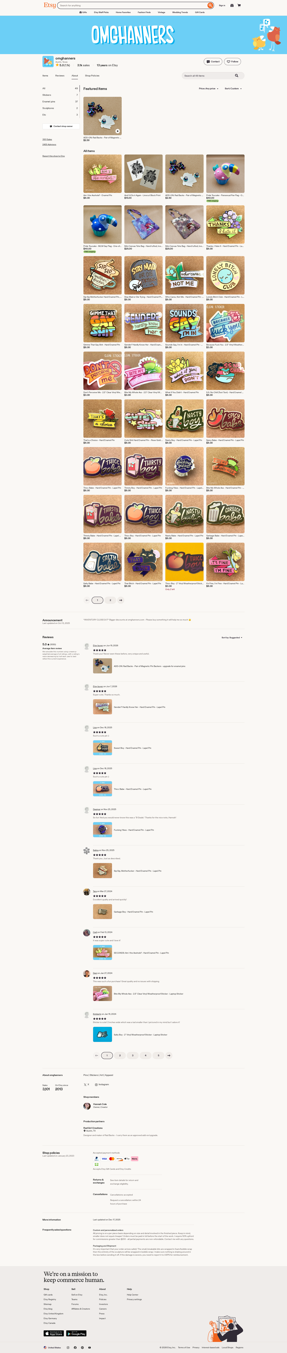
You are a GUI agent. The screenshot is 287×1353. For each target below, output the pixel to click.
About (75, 75)
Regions (239, 1347)
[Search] (210, 5)
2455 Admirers (49, 144)
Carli (95, 932)
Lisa (95, 727)
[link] (87, 600)
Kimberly (97, 1014)
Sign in (222, 5)
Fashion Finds (144, 12)
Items (45, 75)
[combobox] (132, 5)
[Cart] (239, 5)
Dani (95, 973)
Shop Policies (92, 75)
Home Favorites (123, 12)
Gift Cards (200, 12)
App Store (54, 1333)
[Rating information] (57, 65)
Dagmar (96, 809)
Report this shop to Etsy (53, 156)
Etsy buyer (98, 645)
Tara (95, 891)
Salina (96, 850)
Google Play (76, 1333)
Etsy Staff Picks (101, 12)
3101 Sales (47, 139)
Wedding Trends (180, 12)
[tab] (61, 88)
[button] (213, 61)
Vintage (161, 12)
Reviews (59, 75)
